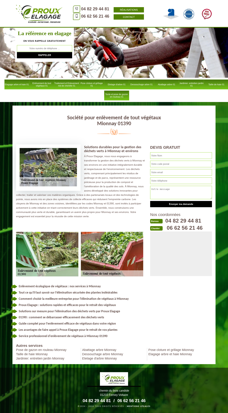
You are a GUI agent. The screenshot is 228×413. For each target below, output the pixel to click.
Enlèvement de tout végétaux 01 (41, 84)
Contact (129, 17)
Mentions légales (139, 406)
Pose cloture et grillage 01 (92, 84)
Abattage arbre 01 (166, 84)
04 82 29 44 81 (95, 8)
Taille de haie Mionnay (32, 354)
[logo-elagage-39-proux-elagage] (114, 379)
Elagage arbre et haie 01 (17, 84)
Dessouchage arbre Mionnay (102, 354)
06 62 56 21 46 (95, 16)
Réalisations (129, 9)
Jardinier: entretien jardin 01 (191, 84)
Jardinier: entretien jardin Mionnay (40, 358)
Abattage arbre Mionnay (99, 350)
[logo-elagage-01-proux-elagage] (39, 13)
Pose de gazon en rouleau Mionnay (41, 350)
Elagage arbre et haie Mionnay (170, 354)
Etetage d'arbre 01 (117, 84)
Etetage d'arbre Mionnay (99, 358)
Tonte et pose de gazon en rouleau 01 (116, 95)
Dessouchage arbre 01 (141, 84)
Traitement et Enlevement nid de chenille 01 (66, 84)
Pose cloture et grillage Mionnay (171, 350)
